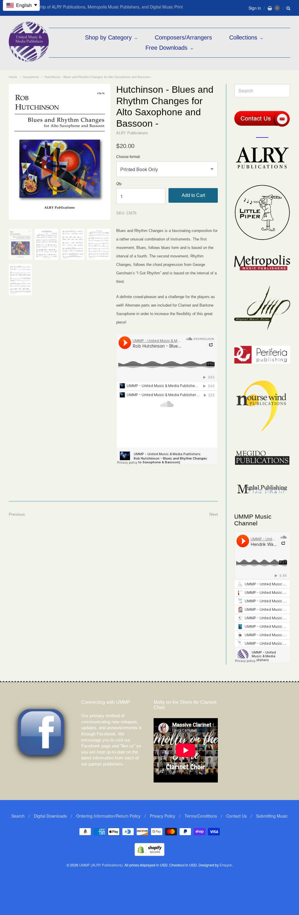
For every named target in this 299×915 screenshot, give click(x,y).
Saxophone (31, 77)
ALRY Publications (132, 133)
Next (213, 514)
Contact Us (236, 816)
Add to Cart (193, 195)
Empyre (226, 864)
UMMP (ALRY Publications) (101, 864)
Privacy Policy (162, 816)
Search (18, 816)
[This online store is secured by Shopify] (149, 854)
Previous (17, 514)
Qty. (119, 184)
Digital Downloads (50, 816)
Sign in (254, 8)
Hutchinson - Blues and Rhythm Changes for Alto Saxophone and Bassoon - (98, 77)
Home (13, 77)
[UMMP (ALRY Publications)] (29, 58)
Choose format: (128, 157)
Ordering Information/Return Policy (108, 816)
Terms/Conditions (201, 816)
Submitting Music (272, 816)
